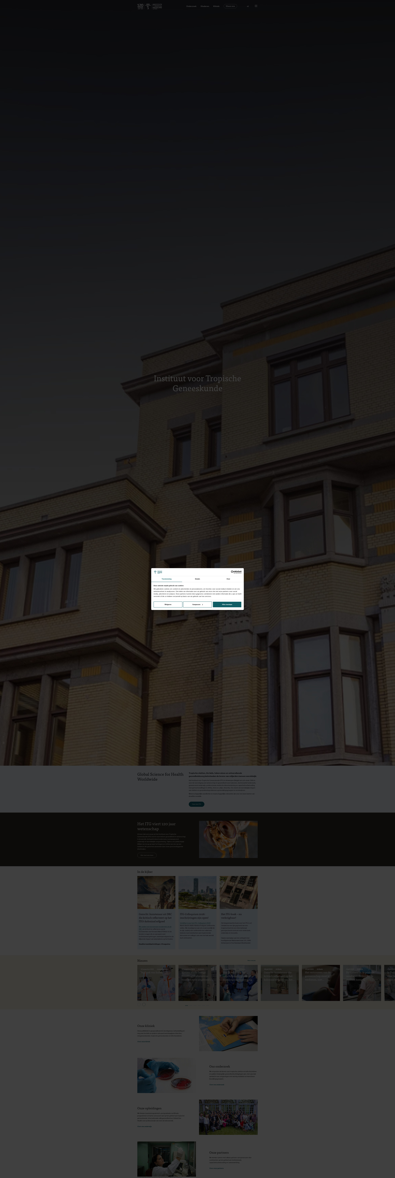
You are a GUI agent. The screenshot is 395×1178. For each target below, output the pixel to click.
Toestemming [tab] (166, 579)
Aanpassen (196, 604)
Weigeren (168, 604)
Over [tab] (228, 579)
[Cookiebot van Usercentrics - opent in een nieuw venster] (233, 572)
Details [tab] (197, 579)
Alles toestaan (227, 604)
